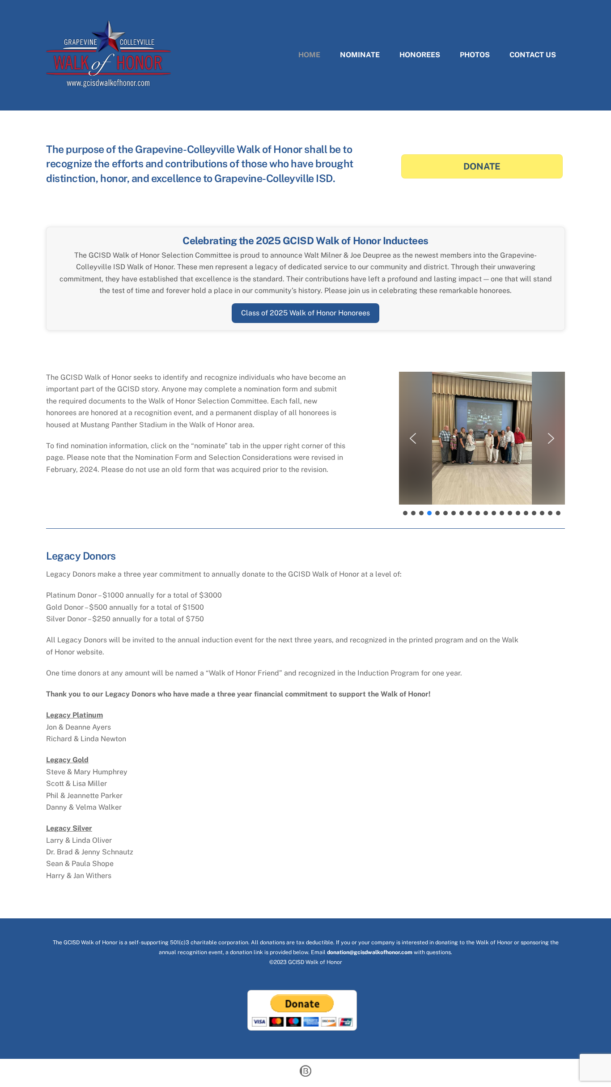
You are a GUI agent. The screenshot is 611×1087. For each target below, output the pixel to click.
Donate (482, 166)
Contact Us (532, 55)
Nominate (360, 55)
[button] (413, 438)
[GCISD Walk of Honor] (108, 83)
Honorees (419, 55)
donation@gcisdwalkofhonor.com (369, 952)
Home (309, 55)
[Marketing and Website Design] (305, 1076)
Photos (475, 55)
